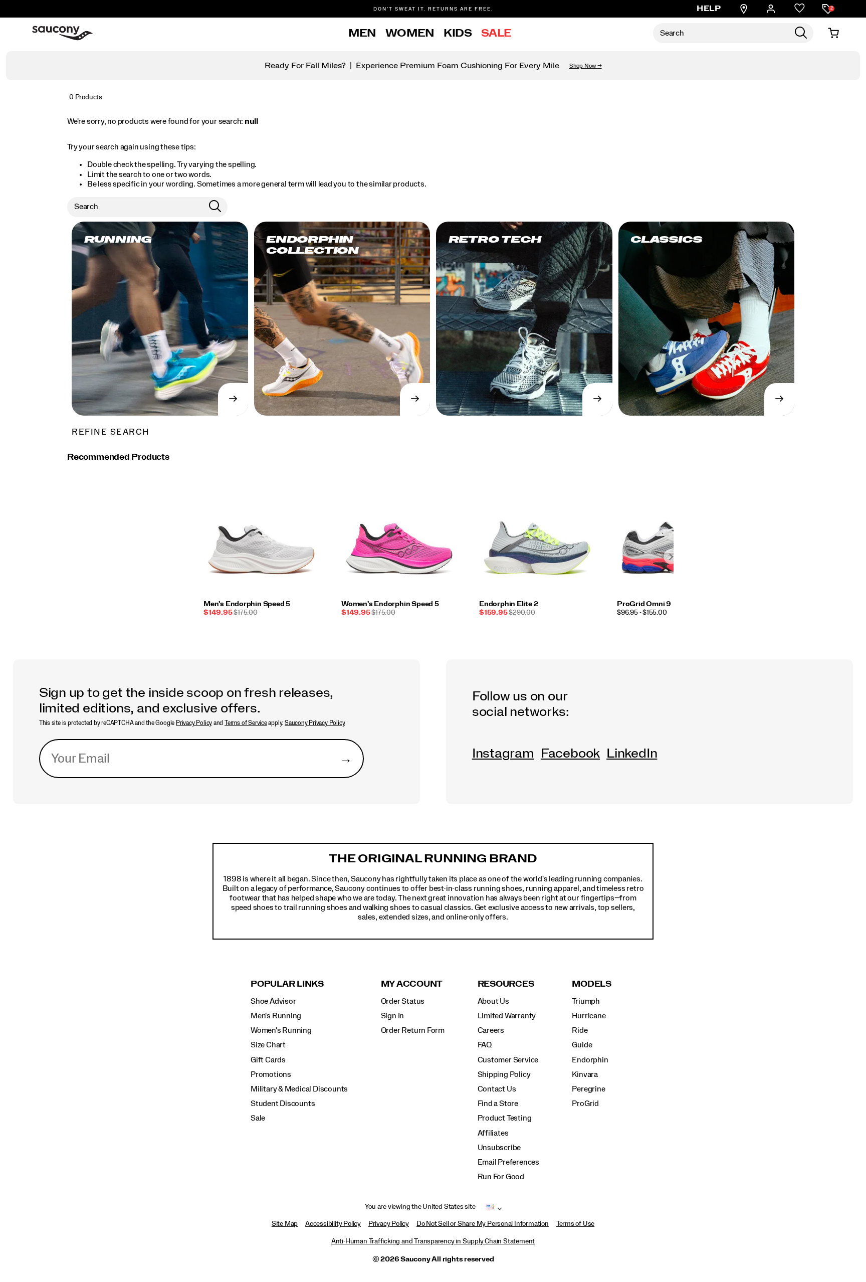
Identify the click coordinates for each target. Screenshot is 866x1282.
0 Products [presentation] (85, 97)
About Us (493, 1001)
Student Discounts (283, 1104)
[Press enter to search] (800, 33)
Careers (491, 1030)
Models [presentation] (591, 984)
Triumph (586, 1001)
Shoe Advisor (273, 1001)
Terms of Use (575, 1223)
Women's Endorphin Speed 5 (390, 604)
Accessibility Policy (333, 1223)
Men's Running (276, 1016)
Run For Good (501, 1177)
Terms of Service (246, 723)
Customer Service (508, 1060)
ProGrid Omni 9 (644, 604)
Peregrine (588, 1089)
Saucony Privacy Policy (315, 723)
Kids (458, 33)
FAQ (485, 1045)
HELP (709, 9)
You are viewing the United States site (420, 1206)
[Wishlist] (799, 9)
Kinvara (585, 1074)
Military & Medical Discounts (299, 1089)
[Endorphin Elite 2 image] (537, 541)
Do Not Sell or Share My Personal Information (482, 1223)
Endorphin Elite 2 (508, 604)
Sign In (392, 1016)
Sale (496, 33)
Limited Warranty (507, 1016)
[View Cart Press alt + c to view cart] (833, 33)
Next (671, 556)
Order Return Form (413, 1030)
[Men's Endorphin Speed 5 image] (261, 541)
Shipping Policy (504, 1074)
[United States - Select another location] (490, 1209)
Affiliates (493, 1133)
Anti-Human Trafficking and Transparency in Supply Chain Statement (433, 1241)
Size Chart (268, 1045)
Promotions (271, 1074)
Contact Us (497, 1089)
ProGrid (585, 1104)
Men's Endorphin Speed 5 (246, 604)
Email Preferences (508, 1162)
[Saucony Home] (62, 33)
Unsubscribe (499, 1148)
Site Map (285, 1223)
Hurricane (588, 1016)
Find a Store (498, 1104)
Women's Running (281, 1030)
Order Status (402, 1001)
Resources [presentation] (506, 984)
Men (362, 33)
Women (410, 33)
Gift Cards (268, 1060)
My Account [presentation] (412, 984)
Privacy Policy (194, 723)
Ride (579, 1030)
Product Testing (505, 1118)
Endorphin (590, 1060)
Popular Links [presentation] (287, 984)
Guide (582, 1045)
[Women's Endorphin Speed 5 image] (399, 541)
